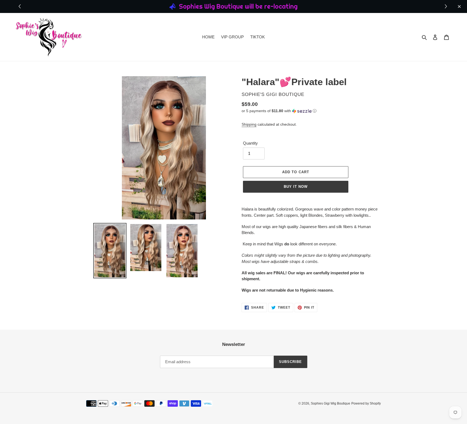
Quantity (250, 143)
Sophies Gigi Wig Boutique (330, 403)
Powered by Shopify (366, 403)
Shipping (249, 124)
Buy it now (296, 187)
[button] (446, 7)
